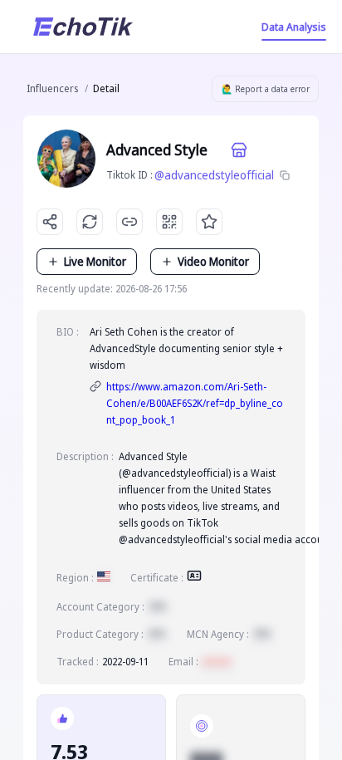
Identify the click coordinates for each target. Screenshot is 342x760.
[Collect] (209, 221)
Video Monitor (213, 261)
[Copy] (284, 175)
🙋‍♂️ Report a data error (266, 89)
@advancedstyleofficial (214, 175)
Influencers (52, 88)
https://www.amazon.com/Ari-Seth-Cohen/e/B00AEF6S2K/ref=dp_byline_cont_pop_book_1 (194, 403)
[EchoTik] (83, 26)
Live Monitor (95, 261)
